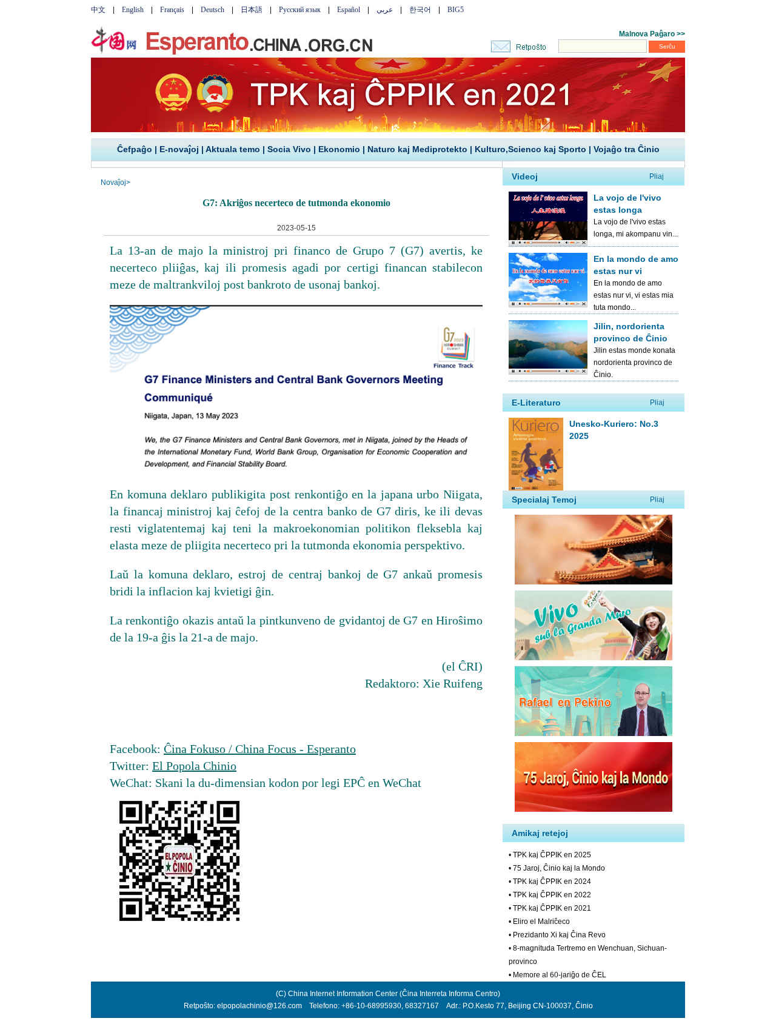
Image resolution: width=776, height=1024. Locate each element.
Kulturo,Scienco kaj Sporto (530, 149)
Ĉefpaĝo (134, 149)
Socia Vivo (289, 149)
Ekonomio (339, 149)
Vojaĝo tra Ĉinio (627, 149)
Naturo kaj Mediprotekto (417, 149)
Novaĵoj (113, 182)
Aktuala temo (233, 149)
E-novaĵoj (179, 149)
